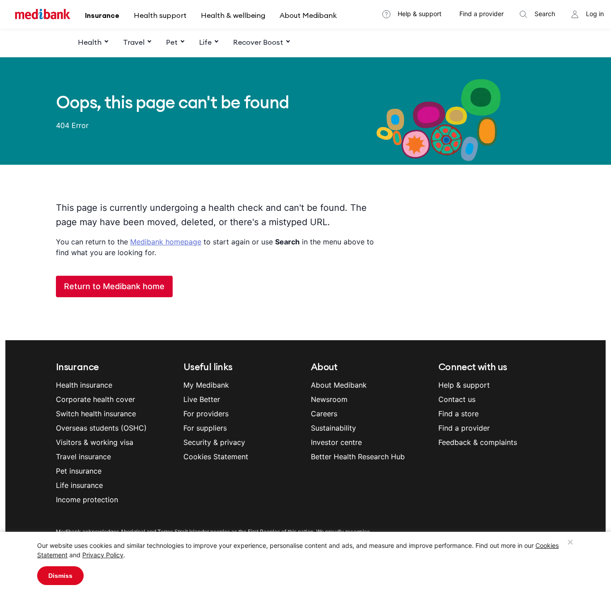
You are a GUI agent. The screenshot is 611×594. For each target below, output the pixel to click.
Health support (160, 15)
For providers (206, 413)
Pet (172, 42)
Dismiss (60, 575)
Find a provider (481, 13)
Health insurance (84, 384)
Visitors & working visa (94, 442)
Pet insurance (79, 470)
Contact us (456, 399)
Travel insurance (83, 456)
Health (90, 42)
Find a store (458, 413)
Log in (595, 13)
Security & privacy (214, 442)
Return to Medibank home (114, 286)
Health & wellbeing (233, 15)
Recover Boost (258, 42)
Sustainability (333, 427)
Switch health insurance (96, 413)
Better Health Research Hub (358, 456)
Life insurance (79, 485)
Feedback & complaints (477, 442)
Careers (324, 413)
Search (545, 13)
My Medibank (206, 384)
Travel (133, 42)
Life (205, 42)
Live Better (201, 399)
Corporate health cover (95, 399)
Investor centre (336, 442)
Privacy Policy (102, 555)
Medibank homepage (165, 241)
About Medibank (308, 15)
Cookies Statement (215, 456)
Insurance (102, 15)
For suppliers (205, 427)
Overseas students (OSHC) (101, 427)
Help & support (419, 13)
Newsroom (329, 399)
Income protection (87, 499)
